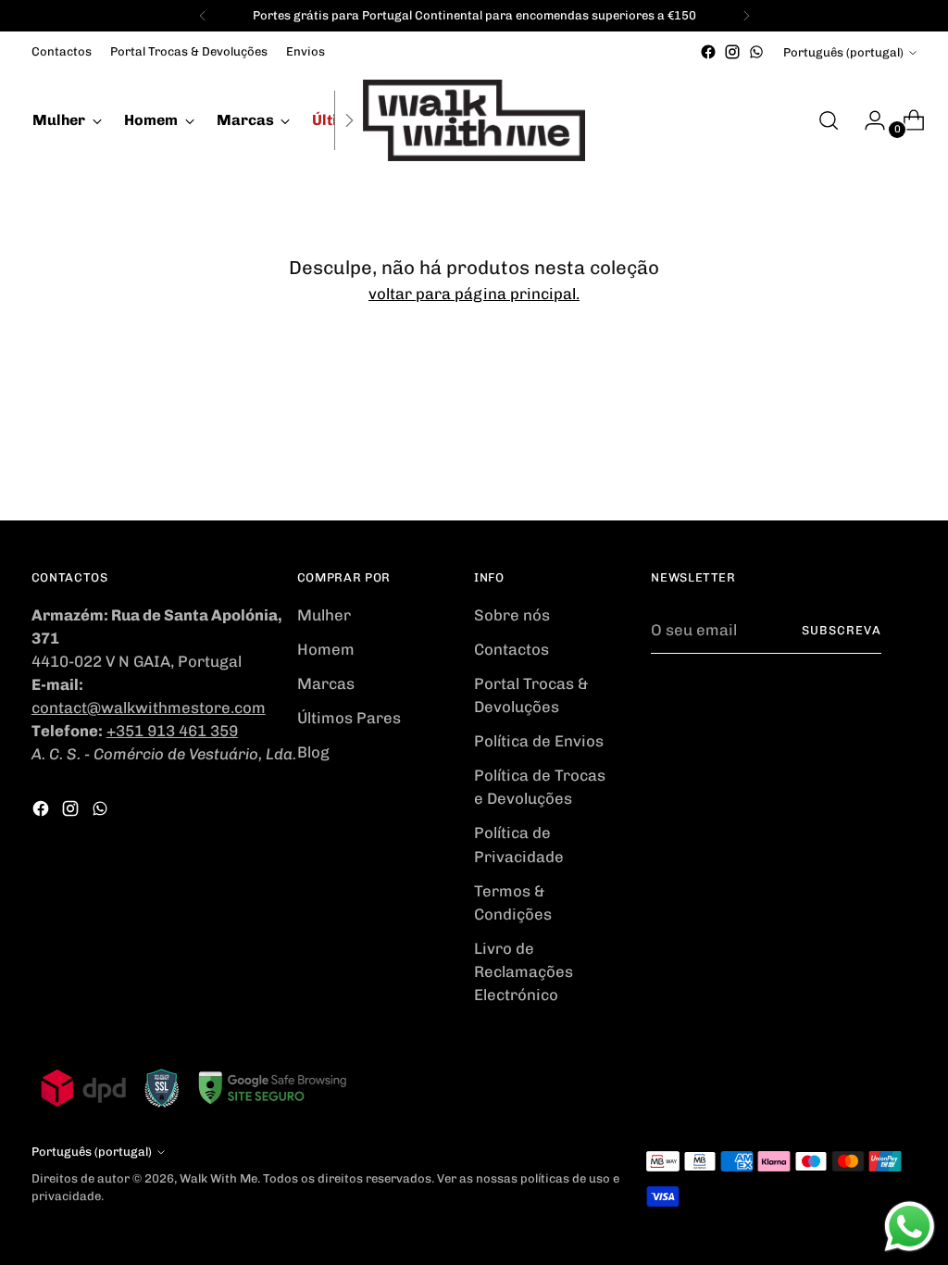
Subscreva (841, 630)
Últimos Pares (349, 717)
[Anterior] (202, 15)
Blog (313, 752)
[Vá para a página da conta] (867, 120)
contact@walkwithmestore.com (148, 707)
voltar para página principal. (474, 293)
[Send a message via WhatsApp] (909, 1226)
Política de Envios (539, 741)
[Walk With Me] (474, 120)
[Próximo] (746, 15)
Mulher (324, 615)
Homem (326, 649)
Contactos (511, 649)
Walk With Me (218, 1178)
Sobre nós (512, 615)
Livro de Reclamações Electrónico (523, 971)
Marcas (326, 683)
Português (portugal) (843, 52)
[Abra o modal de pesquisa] (828, 120)
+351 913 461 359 (172, 730)
